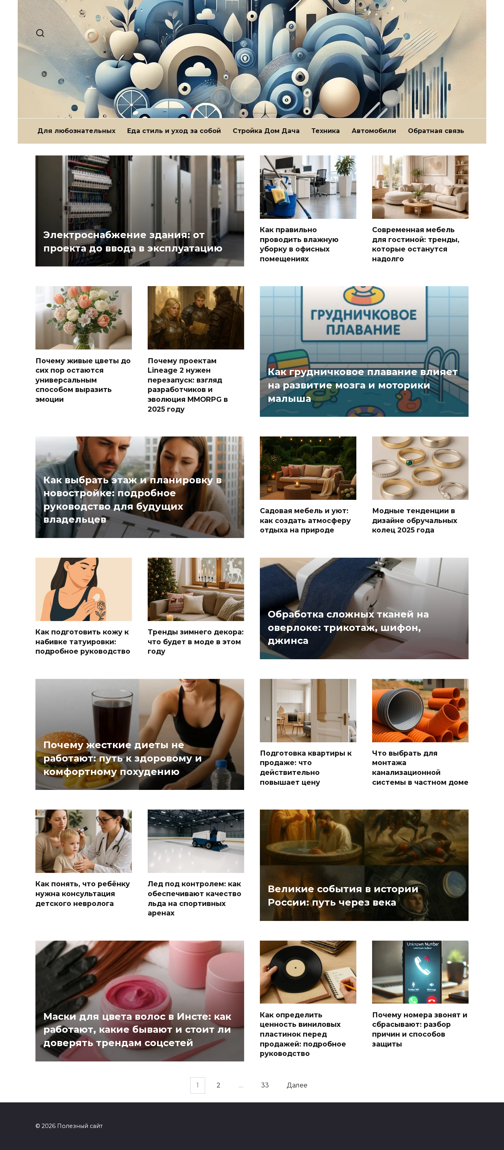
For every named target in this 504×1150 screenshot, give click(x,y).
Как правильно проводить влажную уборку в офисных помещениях (299, 244)
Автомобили (374, 131)
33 (265, 1085)
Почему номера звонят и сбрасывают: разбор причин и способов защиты (419, 1029)
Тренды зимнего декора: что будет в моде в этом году (196, 641)
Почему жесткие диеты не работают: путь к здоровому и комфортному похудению (122, 758)
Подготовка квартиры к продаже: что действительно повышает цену (306, 767)
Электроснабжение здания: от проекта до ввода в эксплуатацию (132, 241)
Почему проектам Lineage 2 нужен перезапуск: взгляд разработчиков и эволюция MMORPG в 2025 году (188, 384)
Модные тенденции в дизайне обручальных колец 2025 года (414, 520)
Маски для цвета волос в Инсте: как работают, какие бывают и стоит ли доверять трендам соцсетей (137, 1029)
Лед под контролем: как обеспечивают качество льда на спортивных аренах (194, 898)
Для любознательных (76, 131)
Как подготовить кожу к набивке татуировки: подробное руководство (82, 641)
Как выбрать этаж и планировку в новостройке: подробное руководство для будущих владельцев (132, 499)
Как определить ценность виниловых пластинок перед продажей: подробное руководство (303, 1034)
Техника (325, 131)
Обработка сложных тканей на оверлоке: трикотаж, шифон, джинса (348, 627)
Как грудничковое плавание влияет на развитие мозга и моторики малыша (363, 385)
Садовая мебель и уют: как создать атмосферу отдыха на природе (305, 520)
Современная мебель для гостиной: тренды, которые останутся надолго (416, 244)
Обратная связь (436, 131)
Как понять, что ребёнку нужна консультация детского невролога (82, 893)
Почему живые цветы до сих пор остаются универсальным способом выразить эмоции (83, 379)
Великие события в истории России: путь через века (343, 896)
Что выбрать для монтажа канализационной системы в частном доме (420, 767)
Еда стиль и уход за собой (174, 131)
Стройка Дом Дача (266, 131)
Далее (297, 1085)
